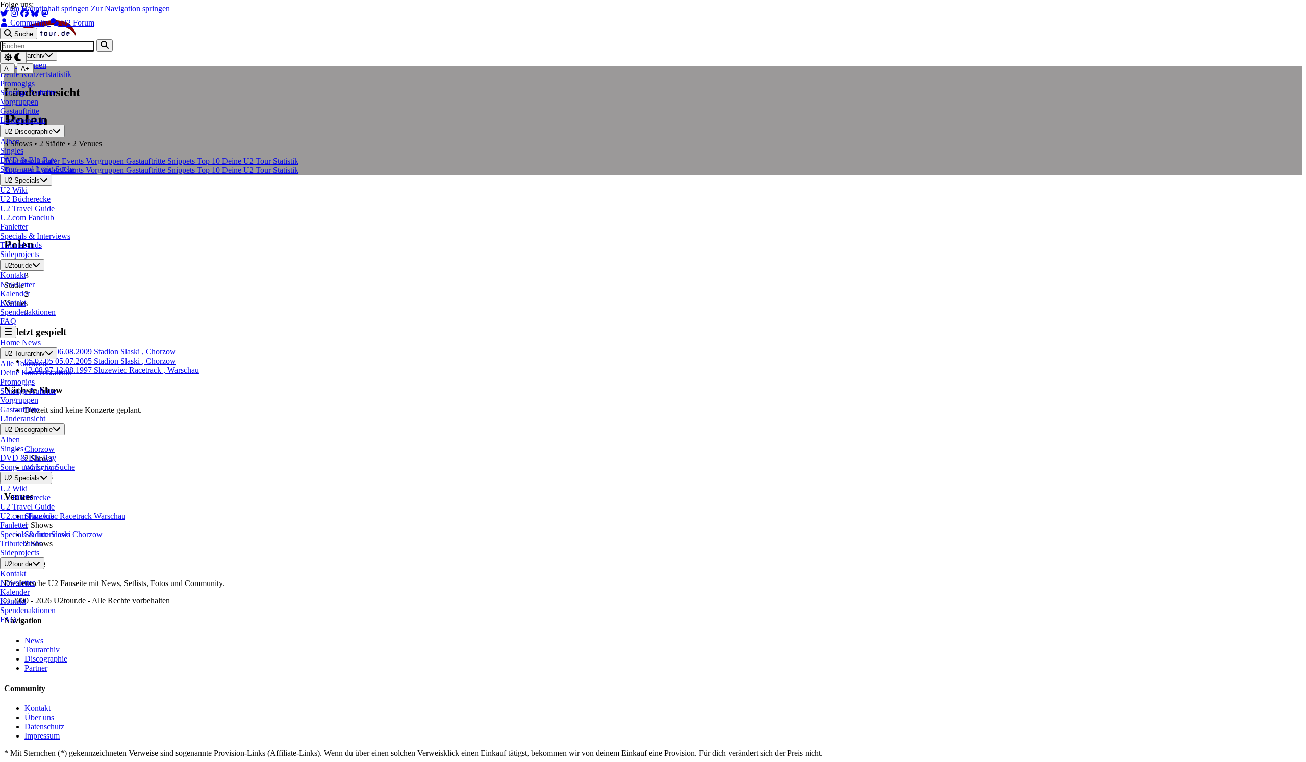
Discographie (45, 658)
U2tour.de (18, 265)
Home (10, 342)
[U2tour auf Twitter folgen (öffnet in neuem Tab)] (5, 13)
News (31, 342)
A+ (25, 68)
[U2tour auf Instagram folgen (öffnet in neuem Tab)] (15, 13)
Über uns (39, 717)
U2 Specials (22, 180)
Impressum (42, 735)
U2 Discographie (28, 132)
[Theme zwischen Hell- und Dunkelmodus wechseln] (13, 57)
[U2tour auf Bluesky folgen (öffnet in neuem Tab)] (36, 13)
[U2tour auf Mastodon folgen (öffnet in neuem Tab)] (45, 13)
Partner (35, 668)
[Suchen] (104, 45)
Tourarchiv (42, 649)
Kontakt (37, 708)
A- (7, 68)
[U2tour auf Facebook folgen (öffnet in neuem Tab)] (25, 13)
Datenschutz (44, 726)
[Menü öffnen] (8, 332)
